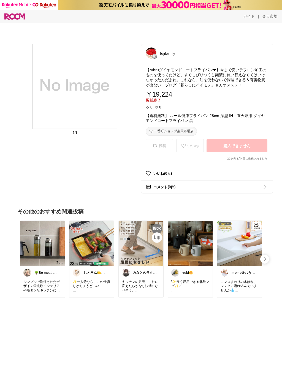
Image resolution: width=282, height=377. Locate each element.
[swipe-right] (264, 259)
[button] (151, 53)
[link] (42, 243)
